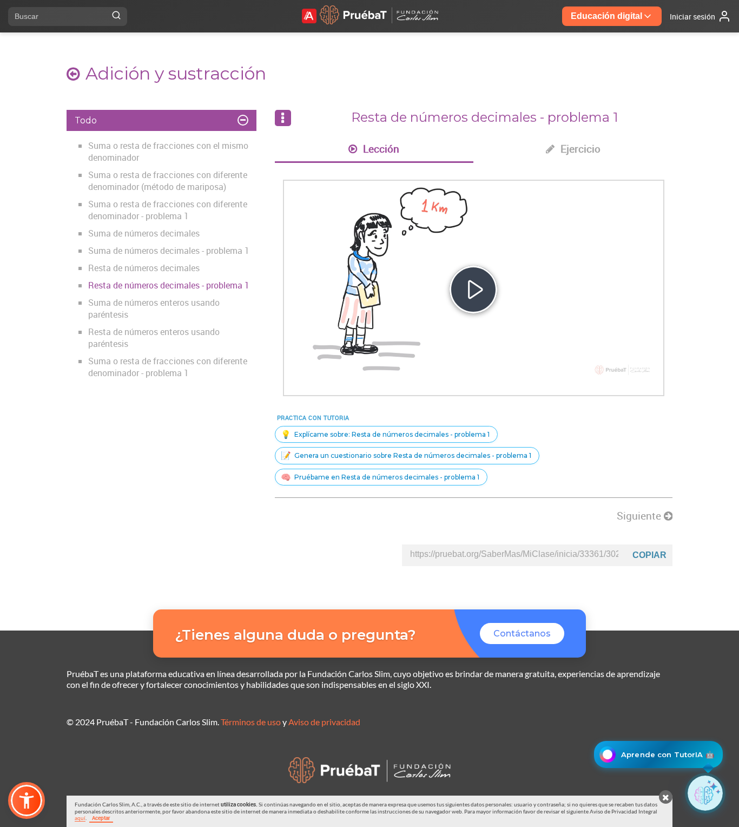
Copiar (649, 555)
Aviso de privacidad (324, 722)
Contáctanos (522, 633)
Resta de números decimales (144, 268)
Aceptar (101, 818)
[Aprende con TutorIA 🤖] (705, 793)
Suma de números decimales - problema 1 (168, 251)
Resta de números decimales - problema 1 (168, 285)
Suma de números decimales (144, 233)
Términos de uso (251, 722)
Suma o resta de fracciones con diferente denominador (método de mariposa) (167, 181)
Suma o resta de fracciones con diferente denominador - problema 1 (167, 210)
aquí (80, 818)
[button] (26, 800)
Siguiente (640, 516)
